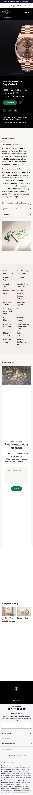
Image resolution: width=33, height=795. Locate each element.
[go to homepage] (16, 6)
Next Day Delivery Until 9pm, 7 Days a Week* (16, 1)
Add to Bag (10, 102)
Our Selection (8, 18)
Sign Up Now (16, 726)
